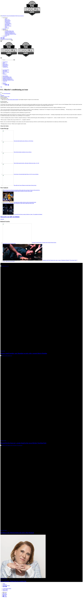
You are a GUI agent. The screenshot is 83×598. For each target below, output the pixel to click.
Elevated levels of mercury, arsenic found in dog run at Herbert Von (23, 443)
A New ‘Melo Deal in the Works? (9, 261)
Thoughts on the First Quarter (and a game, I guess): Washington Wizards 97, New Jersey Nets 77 (59, 260)
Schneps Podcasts (3, 578)
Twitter (5, 595)
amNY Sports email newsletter (12, 99)
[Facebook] (0, 37)
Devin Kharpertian (7, 93)
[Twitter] (1, 37)
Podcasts (4, 28)
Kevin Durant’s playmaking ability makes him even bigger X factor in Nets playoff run (24, 190)
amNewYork (2, 350)
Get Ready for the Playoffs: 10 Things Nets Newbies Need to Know (44, 242)
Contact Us (5, 36)
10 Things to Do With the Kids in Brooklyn (17, 532)
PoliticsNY (7, 27)
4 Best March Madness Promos (8, 79)
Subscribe (2, 219)
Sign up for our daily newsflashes (10, 216)
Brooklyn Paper (8, 20)
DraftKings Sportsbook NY (10, 32)
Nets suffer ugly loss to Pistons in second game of (25, 185)
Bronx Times (7, 19)
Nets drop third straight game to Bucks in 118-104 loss (23, 140)
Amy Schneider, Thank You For (13, 581)
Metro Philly (7, 24)
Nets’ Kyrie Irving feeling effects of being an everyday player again (20, 191)
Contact (5, 593)
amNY (6, 18)
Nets (1, 86)
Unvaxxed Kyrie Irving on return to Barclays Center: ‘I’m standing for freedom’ (28, 214)
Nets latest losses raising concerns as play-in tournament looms (25, 202)
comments (2, 95)
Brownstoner (7, 21)
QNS (6, 26)
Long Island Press (8, 23)
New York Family (8, 25)
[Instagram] (2, 37)
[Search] (12, 40)
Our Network (5, 61)
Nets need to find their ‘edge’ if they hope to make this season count (19, 203)
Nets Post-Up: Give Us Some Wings (9, 243)
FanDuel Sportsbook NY (9, 31)
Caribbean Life (7, 22)
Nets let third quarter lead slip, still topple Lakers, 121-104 (26, 163)
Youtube (5, 596)
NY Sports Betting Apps (9, 30)
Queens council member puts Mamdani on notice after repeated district (23, 353)
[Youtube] (3, 37)
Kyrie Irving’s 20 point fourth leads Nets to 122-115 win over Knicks (26, 174)
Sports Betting (5, 75)
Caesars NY (5, 80)
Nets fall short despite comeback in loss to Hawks (22, 152)
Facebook (5, 594)
